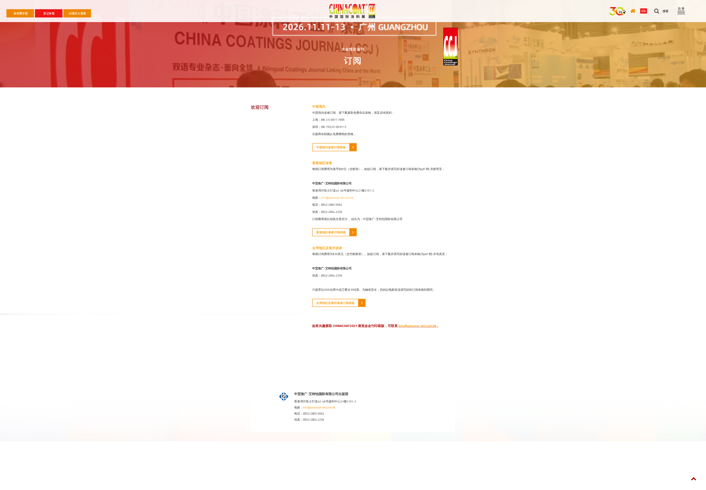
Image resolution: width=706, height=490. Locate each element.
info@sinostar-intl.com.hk (337, 197)
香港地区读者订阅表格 (331, 232)
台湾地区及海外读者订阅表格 (335, 303)
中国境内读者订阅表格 (331, 147)
